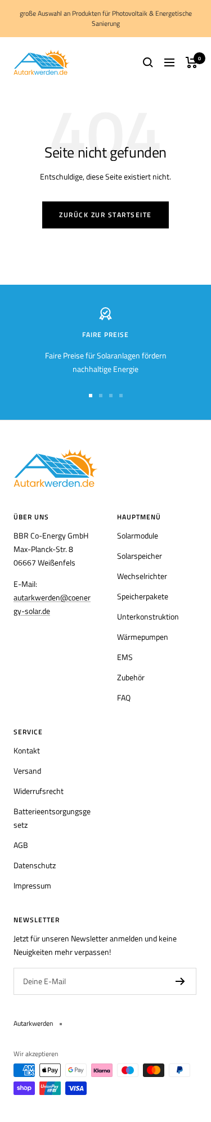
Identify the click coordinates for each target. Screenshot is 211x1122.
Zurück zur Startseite (105, 214)
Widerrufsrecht (39, 791)
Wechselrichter (142, 576)
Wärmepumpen (142, 637)
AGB (21, 845)
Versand (27, 771)
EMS (125, 657)
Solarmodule (137, 535)
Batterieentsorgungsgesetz (52, 818)
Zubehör (131, 677)
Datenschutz (35, 865)
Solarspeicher (139, 556)
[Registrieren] (180, 981)
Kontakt (27, 750)
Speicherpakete (142, 596)
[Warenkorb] (191, 62)
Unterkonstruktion (148, 616)
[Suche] (148, 62)
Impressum (32, 885)
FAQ (124, 697)
